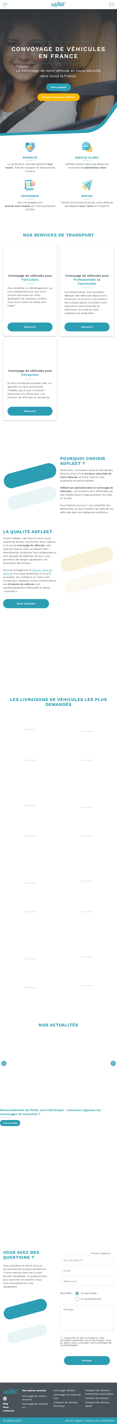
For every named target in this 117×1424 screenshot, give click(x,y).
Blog (5, 1403)
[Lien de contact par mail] (111, 4)
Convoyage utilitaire (64, 1390)
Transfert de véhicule (97, 1398)
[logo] (58, 5)
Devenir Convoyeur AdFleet (58, 97)
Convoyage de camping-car (35, 1405)
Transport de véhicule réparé (97, 1404)
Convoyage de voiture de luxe (67, 1396)
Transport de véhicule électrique (65, 1404)
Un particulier (89, 1293)
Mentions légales (74, 1420)
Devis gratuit (58, 87)
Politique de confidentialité (99, 1420)
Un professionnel (91, 1298)
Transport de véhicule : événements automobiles (99, 1392)
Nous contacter (26, 603)
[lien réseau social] (5, 1398)
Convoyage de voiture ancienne (34, 1398)
